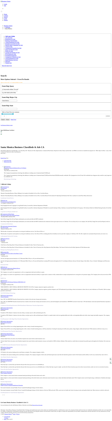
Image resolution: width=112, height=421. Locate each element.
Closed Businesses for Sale (12, 42)
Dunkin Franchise (5, 309)
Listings (6, 15)
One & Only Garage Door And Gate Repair (10, 215)
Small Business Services (11, 60)
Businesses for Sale (10, 39)
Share (5, 419)
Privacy (18, 414)
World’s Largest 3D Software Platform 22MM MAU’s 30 (13, 282)
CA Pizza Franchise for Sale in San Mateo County (12, 253)
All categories (8, 37)
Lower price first (7, 160)
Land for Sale (8, 46)
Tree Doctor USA (4, 227)
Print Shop (3, 240)
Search (5, 17)
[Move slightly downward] (111, 362)
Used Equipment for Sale (11, 58)
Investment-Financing (10, 55)
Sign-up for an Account (37, 405)
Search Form (3, 158)
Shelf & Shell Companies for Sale (14, 45)
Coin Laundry (4, 188)
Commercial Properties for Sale (13, 48)
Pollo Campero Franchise (6, 373)
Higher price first (7, 161)
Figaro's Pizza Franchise (6, 322)
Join (5, 5)
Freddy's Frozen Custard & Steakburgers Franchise (12, 385)
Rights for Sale (9, 51)
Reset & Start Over (7, 65)
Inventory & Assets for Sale (12, 43)
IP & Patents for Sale (10, 54)
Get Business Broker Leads (7, 125)
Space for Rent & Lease (11, 49)
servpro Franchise (4, 296)
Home (5, 14)
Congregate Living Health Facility (8, 201)
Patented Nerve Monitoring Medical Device (10, 268)
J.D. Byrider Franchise (5, 348)
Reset (7, 119)
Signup (6, 20)
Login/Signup (7, 416)
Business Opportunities (11, 40)
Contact (6, 418)
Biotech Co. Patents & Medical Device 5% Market (15, 168)
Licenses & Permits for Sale (12, 52)
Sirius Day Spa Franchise (6, 360)
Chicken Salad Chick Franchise (8, 335)
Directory (7, 61)
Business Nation (8, 414)
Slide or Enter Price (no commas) (10, 112)
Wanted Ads (8, 63)
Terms (14, 414)
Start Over (13, 119)
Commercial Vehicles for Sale (13, 57)
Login (5, 4)
